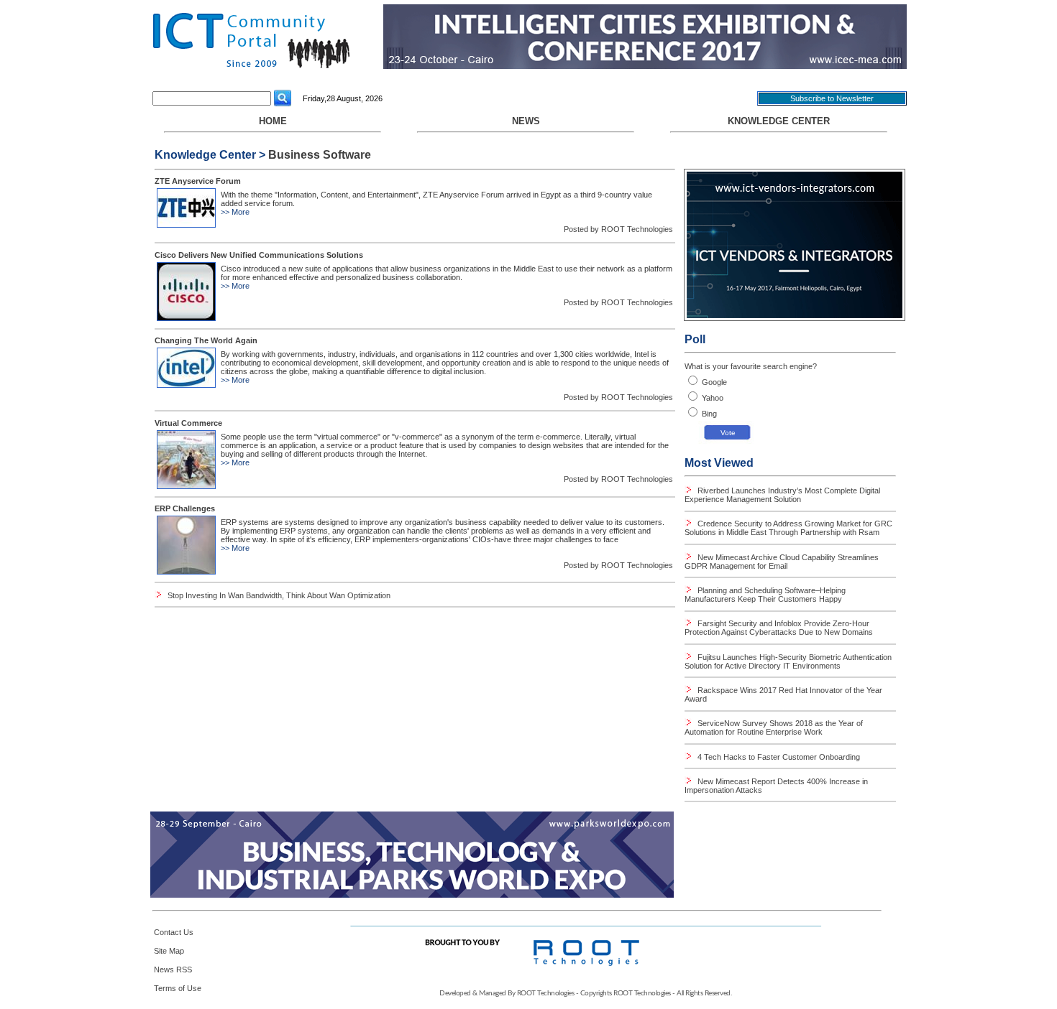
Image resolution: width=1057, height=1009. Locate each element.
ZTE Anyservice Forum (198, 181)
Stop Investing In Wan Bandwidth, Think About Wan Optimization (279, 595)
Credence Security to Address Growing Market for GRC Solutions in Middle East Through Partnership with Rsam (788, 527)
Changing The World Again (206, 340)
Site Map (169, 951)
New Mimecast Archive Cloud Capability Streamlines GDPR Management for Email (782, 561)
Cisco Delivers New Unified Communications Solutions (259, 255)
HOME (273, 121)
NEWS (526, 121)
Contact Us (173, 932)
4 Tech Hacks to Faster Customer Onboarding (777, 757)
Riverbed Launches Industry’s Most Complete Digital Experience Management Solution (782, 494)
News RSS (173, 969)
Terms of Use (177, 988)
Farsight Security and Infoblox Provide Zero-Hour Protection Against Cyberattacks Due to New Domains (779, 627)
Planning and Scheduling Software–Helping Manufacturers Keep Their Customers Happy (765, 594)
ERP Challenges (185, 508)
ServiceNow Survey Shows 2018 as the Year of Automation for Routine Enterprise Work (774, 727)
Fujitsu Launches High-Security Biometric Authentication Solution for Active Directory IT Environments (788, 661)
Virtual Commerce (188, 423)
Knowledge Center (779, 121)
